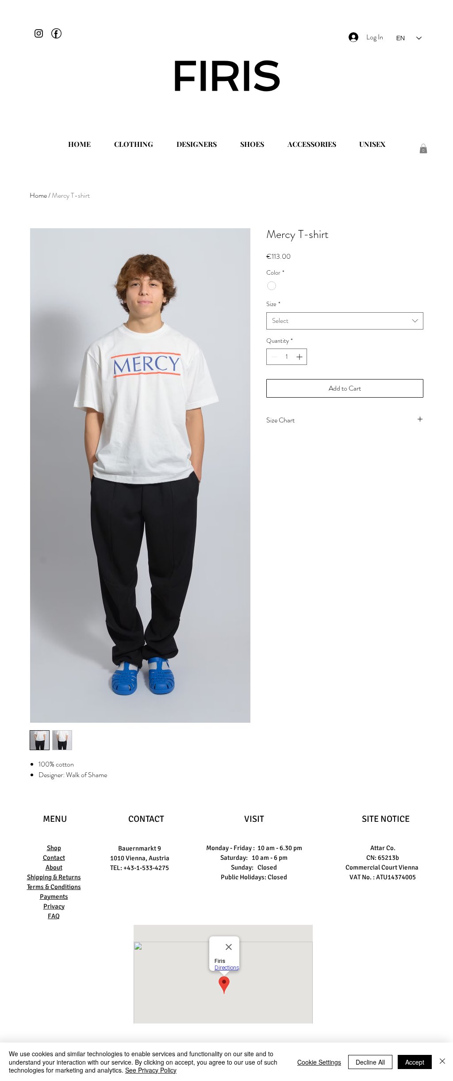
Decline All (370, 1062)
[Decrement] (273, 356)
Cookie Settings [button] (319, 1062)
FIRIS (227, 75)
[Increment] (300, 356)
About (54, 867)
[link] (423, 148)
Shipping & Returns (54, 877)
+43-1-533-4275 (146, 868)
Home (38, 195)
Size (273, 304)
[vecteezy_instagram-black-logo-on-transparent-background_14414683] (39, 33)
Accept (414, 1062)
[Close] (442, 1062)
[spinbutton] (287, 356)
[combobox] (344, 321)
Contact (54, 858)
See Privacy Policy (151, 1070)
